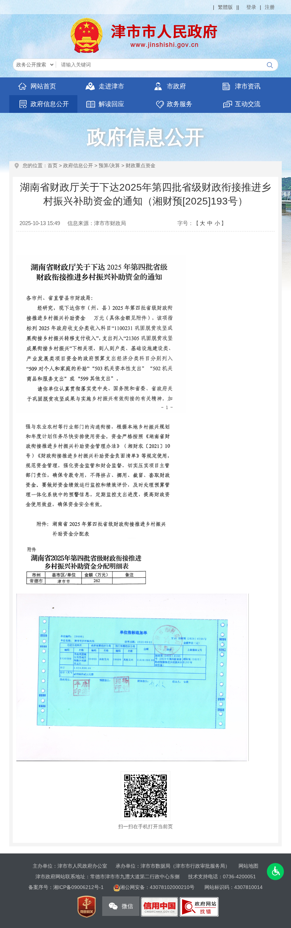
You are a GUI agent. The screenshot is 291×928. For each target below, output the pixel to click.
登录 (251, 7)
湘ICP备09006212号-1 (78, 887)
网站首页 (43, 86)
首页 (52, 165)
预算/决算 (109, 165)
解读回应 (111, 104)
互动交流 (247, 104)
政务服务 (179, 104)
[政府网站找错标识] (199, 906)
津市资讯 (247, 86)
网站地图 (248, 866)
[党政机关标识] (86, 906)
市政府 (176, 86)
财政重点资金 (140, 165)
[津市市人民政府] (145, 35)
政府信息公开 (50, 104)
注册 (270, 7)
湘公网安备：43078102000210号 (158, 887)
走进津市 (111, 86)
